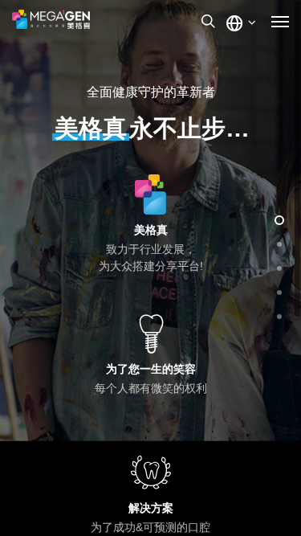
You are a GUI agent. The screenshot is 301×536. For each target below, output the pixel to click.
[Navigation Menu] (280, 21)
